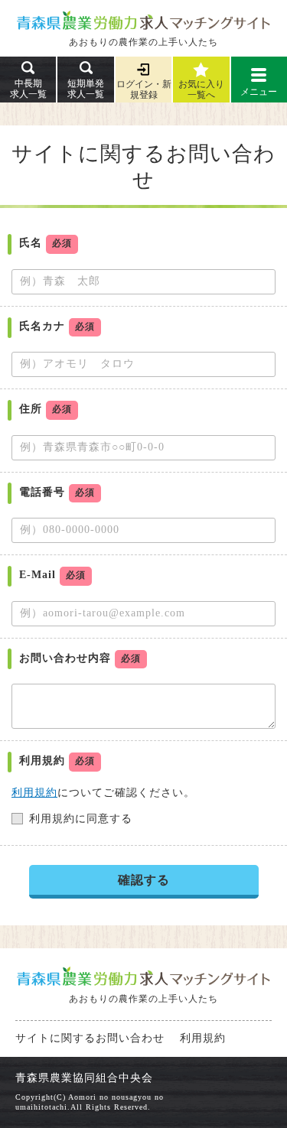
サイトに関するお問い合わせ (90, 1038)
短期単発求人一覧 (85, 89)
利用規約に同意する (80, 818)
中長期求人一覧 (28, 89)
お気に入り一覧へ (201, 90)
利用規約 (34, 792)
